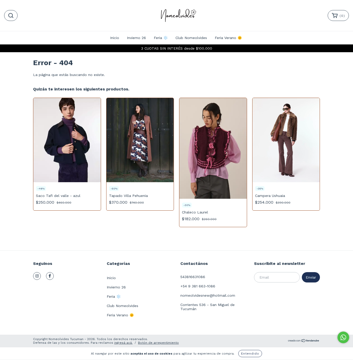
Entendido (250, 353)
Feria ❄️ (161, 38)
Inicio (114, 38)
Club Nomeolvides (191, 38)
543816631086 (192, 277)
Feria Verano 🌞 (228, 38)
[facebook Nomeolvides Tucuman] (50, 276)
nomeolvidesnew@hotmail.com (207, 295)
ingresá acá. (123, 342)
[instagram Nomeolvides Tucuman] (37, 276)
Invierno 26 (136, 38)
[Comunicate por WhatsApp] (343, 337)
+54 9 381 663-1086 (197, 286)
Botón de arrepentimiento (158, 342)
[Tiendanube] (304, 341)
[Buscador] (11, 15)
